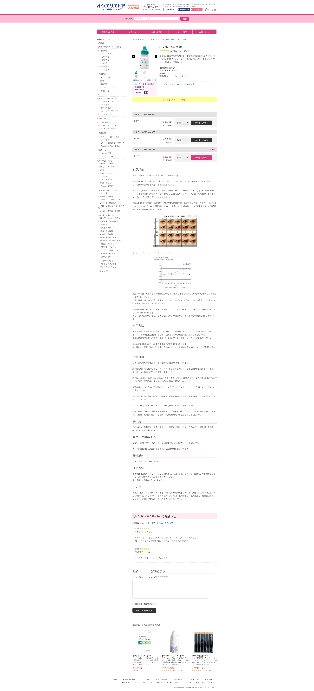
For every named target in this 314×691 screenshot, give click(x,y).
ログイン (187, 682)
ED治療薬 (102, 51)
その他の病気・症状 (107, 215)
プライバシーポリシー (143, 682)
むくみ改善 (104, 140)
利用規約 (125, 682)
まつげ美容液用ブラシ (200, 656)
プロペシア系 (105, 153)
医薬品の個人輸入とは (132, 679)
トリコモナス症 (106, 180)
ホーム (135, 39)
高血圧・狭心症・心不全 (110, 218)
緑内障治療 (190, 84)
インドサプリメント (108, 264)
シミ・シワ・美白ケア (109, 111)
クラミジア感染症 (107, 164)
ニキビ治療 (104, 105)
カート (148, 679)
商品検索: (129, 19)
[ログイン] (197, 9)
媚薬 (102, 81)
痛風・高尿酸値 (106, 231)
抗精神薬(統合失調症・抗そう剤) (111, 207)
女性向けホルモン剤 (108, 125)
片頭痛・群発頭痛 (107, 253)
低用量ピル (104, 91)
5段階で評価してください (143, 577)
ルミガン (163, 84)
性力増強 (104, 84)
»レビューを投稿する (165, 523)
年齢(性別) (137, 604)
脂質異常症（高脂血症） (110, 221)
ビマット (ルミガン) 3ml (141, 656)
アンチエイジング (107, 101)
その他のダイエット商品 (110, 146)
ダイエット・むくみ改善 (109, 137)
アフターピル (105, 94)
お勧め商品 (103, 271)
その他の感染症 (106, 186)
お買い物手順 (156, 32)
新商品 (101, 43)
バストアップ (105, 114)
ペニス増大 (104, 70)
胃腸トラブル (105, 225)
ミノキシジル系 (106, 156)
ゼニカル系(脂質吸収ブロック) (112, 143)
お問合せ (208, 679)
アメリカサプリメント (109, 267)
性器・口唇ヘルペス (108, 167)
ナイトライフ (104, 78)
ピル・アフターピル (107, 88)
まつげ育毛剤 (105, 108)
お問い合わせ (204, 32)
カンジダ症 (104, 176)
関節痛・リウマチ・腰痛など (112, 241)
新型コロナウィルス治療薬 (110, 47)
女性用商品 (104, 66)
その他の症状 (105, 257)
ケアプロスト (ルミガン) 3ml (173, 656)
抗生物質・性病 (105, 161)
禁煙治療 (102, 133)
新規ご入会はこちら (204, 682)
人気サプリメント (106, 261)
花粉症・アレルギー (108, 244)
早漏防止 (102, 74)
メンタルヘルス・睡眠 (108, 190)
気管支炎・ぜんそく (108, 247)
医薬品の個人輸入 (109, 32)
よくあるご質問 (180, 32)
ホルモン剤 (103, 122)
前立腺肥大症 (105, 228)
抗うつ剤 (104, 193)
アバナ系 (104, 63)
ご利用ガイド (132, 32)
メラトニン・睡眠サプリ (110, 200)
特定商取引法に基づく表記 (168, 682)
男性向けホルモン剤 (108, 128)
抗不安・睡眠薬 (106, 196)
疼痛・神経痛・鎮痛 (108, 237)
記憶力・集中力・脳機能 (110, 211)
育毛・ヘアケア (105, 150)
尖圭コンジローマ (107, 173)
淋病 (102, 170)
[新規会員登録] (184, 9)
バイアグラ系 (105, 54)
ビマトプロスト (176, 84)
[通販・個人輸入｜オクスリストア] (111, 9)
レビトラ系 (104, 60)
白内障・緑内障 (106, 234)
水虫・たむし (105, 183)
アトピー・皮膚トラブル (110, 250)
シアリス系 (104, 57)
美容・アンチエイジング (109, 99)
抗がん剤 (102, 118)
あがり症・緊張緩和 (108, 203)
